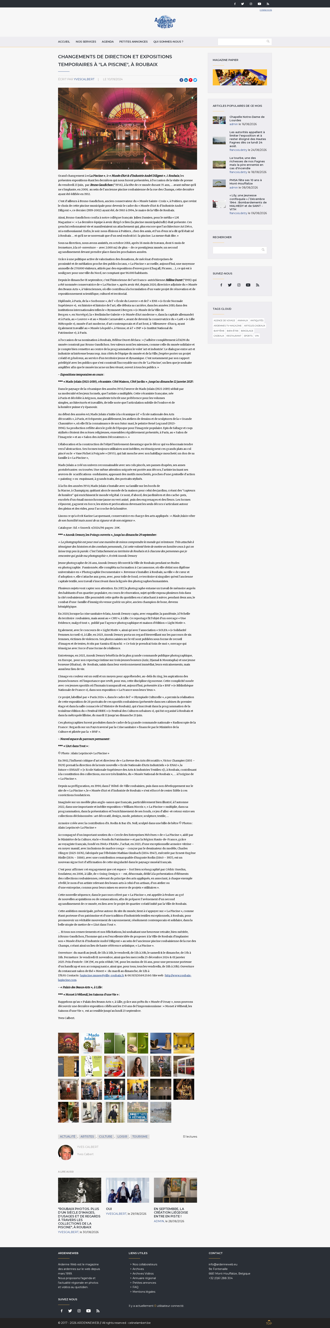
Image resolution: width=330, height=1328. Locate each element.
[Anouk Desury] (137, 1066)
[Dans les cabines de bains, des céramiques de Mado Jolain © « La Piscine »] (137, 1043)
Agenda (108, 41)
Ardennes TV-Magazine (228, 325)
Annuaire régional (144, 1278)
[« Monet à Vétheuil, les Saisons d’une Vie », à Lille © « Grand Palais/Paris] (160, 1112)
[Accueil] (165, 28)
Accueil (64, 41)
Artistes (87, 1136)
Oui (109, 1209)
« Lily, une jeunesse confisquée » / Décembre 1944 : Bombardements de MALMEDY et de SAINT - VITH (248, 202)
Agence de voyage (224, 320)
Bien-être (233, 330)
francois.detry (238, 150)
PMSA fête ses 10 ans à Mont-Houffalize (246, 181)
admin (159, 1221)
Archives (138, 1269)
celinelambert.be (139, 1323)
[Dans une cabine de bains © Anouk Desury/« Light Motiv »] (68, 1089)
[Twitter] (242, 4)
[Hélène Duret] (114, 1112)
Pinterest (190, 80)
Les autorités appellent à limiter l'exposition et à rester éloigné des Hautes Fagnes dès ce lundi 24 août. (248, 139)
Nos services (86, 41)
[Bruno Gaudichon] (91, 1112)
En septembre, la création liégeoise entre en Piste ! (171, 1212)
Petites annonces (133, 41)
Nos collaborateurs (145, 1264)
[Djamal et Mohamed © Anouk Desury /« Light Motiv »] (114, 1089)
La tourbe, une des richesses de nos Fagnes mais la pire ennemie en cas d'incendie (247, 163)
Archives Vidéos (143, 1273)
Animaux (243, 320)
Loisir (122, 1136)
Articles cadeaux (254, 325)
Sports (248, 335)
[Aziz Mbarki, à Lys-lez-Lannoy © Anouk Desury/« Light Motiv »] (91, 1089)
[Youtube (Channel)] (259, 4)
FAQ (135, 1287)
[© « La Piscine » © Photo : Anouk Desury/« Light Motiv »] (114, 1066)
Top (269, 1323)
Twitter (195, 80)
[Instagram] (251, 4)
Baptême (219, 330)
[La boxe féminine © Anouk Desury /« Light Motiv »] (137, 1089)
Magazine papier (240, 77)
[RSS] (268, 4)
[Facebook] (234, 4)
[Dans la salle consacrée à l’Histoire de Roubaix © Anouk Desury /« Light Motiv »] (183, 1066)
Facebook (181, 80)
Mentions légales (144, 1291)
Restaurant (233, 335)
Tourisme (140, 1136)
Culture (105, 1136)
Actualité (67, 1136)
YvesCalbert (84, 79)
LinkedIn (186, 80)
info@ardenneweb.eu (223, 1264)
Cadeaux (219, 335)
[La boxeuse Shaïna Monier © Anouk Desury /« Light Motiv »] (160, 1066)
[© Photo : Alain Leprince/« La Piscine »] (68, 1043)
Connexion (266, 10)
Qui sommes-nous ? (168, 41)
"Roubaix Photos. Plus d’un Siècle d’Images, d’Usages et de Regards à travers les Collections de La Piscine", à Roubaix (79, 1218)
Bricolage (247, 330)
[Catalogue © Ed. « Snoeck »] (91, 1066)
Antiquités (256, 320)
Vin (257, 335)
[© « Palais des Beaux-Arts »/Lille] (137, 1112)
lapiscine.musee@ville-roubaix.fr (102, 975)
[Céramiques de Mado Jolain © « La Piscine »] (114, 1043)
